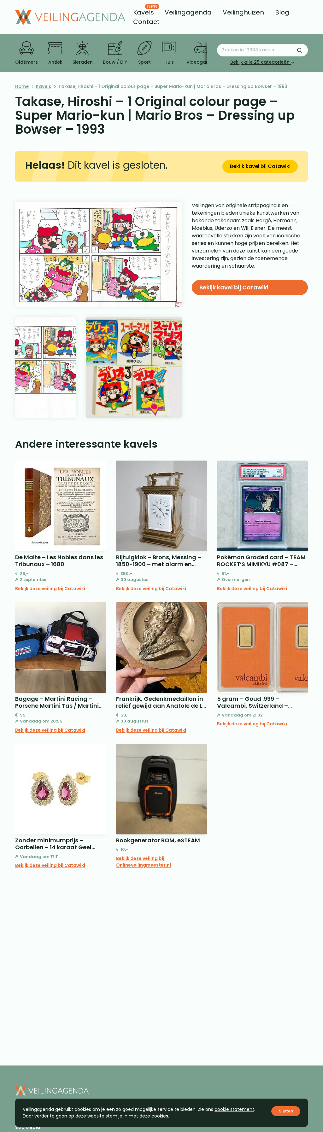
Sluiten (286, 1111)
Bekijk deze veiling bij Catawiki (50, 588)
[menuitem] (143, 12)
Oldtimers (26, 62)
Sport (144, 62)
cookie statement (234, 1109)
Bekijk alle (260, 62)
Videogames (201, 62)
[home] (70, 17)
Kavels (43, 86)
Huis (169, 62)
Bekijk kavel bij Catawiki (260, 166)
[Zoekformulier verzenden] (299, 50)
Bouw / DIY (115, 62)
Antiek (55, 62)
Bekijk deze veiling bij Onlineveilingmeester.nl (143, 861)
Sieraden (83, 62)
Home (22, 86)
